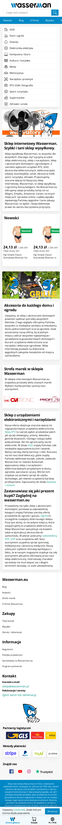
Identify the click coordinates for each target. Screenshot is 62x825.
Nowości (7, 20)
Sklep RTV (10, 432)
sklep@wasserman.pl (15, 686)
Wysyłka (49, 20)
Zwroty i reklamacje (12, 632)
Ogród (44, 515)
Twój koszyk (8, 620)
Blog (21, 20)
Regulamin (7, 649)
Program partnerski (12, 666)
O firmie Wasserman (12, 603)
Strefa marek (8, 598)
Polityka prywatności (12, 654)
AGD (30, 445)
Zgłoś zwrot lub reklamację (19, 695)
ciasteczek (19, 809)
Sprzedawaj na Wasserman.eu (17, 660)
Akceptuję (52, 811)
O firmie (34, 20)
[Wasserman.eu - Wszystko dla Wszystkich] (31, 5)
